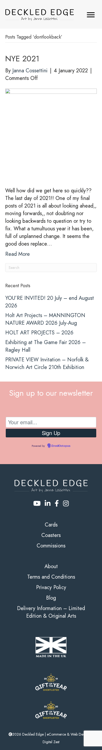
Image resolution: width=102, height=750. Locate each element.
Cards (51, 525)
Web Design (80, 734)
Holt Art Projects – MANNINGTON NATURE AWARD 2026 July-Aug (45, 319)
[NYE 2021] (51, 134)
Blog (51, 598)
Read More (17, 254)
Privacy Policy (51, 587)
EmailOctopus (61, 446)
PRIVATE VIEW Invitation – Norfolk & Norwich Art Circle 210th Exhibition (47, 363)
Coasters (51, 535)
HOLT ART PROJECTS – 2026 (39, 332)
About (51, 566)
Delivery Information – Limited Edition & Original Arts (51, 612)
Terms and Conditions (51, 577)
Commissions (51, 546)
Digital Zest (51, 741)
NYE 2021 (22, 58)
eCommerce (56, 734)
